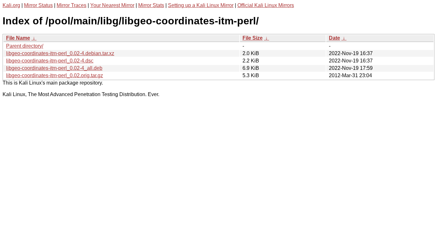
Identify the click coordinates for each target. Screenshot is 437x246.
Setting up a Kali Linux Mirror (201, 5)
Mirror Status (38, 5)
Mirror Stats (151, 5)
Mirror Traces (71, 5)
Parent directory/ (24, 46)
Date (334, 38)
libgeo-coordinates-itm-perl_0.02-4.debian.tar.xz (60, 53)
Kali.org (11, 5)
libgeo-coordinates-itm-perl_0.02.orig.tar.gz (54, 75)
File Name (18, 38)
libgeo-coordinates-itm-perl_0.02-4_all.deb (54, 68)
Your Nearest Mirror (112, 5)
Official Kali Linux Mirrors (265, 5)
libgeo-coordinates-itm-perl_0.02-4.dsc (49, 60)
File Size (252, 38)
